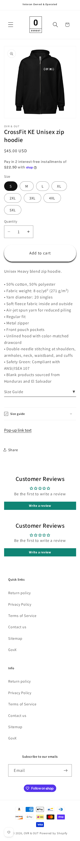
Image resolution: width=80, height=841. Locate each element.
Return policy (19, 592)
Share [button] (13, 449)
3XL (32, 198)
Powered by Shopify (53, 833)
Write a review (40, 505)
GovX (12, 649)
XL (59, 186)
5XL (13, 209)
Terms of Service (22, 615)
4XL (52, 198)
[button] (10, 25)
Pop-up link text (18, 430)
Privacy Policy (19, 604)
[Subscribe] (66, 770)
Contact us (17, 626)
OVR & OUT (31, 833)
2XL (13, 198)
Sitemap (15, 638)
